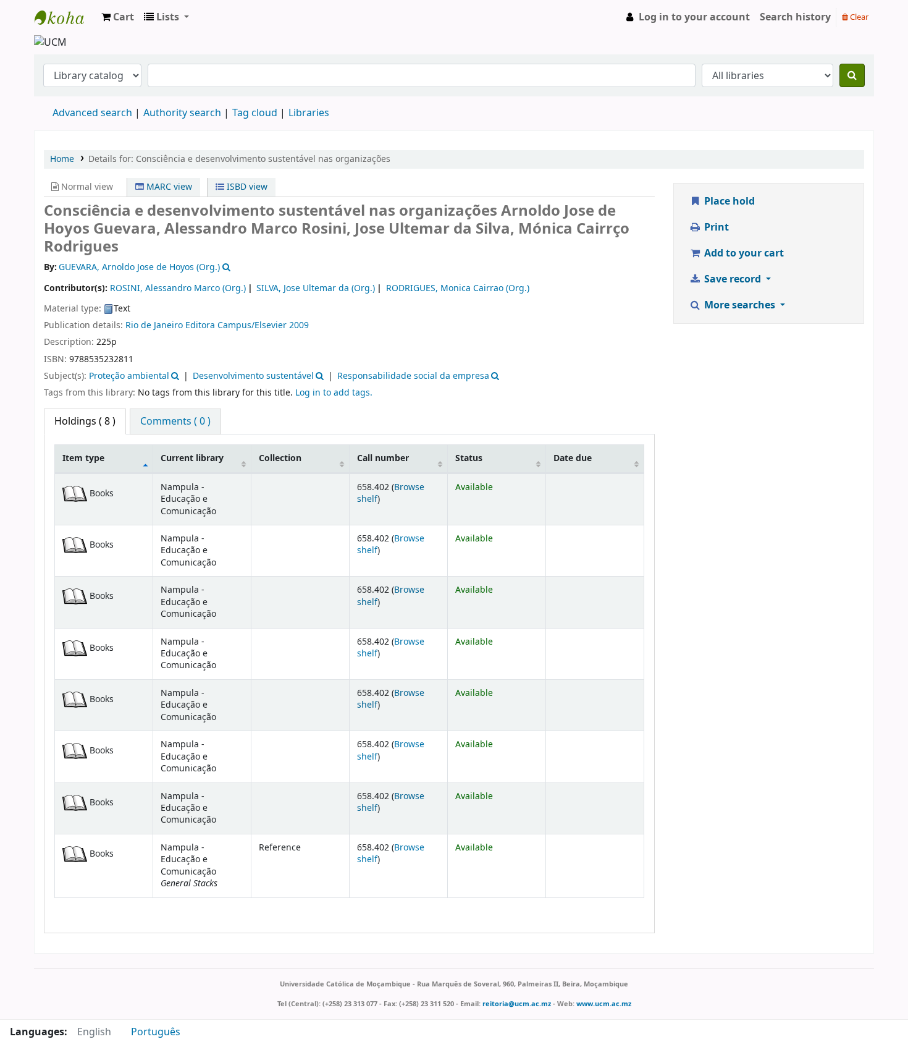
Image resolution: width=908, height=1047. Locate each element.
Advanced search (92, 113)
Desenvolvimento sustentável (253, 376)
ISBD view (245, 186)
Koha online (65, 17)
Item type (83, 458)
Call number (383, 458)
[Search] (852, 75)
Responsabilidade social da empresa (413, 376)
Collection (280, 458)
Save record (732, 279)
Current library (192, 458)
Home (62, 159)
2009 (299, 325)
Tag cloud (254, 113)
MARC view (168, 186)
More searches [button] (740, 305)
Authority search (182, 113)
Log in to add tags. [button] (333, 392)
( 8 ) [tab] (85, 421)
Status (468, 458)
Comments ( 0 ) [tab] (175, 421)
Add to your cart (743, 253)
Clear (858, 17)
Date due (572, 458)
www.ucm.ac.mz (603, 1004)
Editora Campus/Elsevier (236, 325)
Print (715, 227)
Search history (795, 17)
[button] (117, 17)
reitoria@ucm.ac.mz (516, 1004)
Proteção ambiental (129, 376)
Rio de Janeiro (154, 325)
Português (155, 1032)
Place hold (728, 201)
